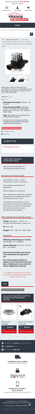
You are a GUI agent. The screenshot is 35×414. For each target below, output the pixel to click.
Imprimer (7, 134)
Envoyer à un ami (9, 131)
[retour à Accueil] (3, 40)
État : (3, 99)
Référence (4, 96)
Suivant (27, 80)
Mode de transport (9, 405)
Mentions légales (23, 401)
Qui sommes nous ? (11, 401)
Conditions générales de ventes (11, 403)
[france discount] (17, 17)
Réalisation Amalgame (22, 405)
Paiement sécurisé (26, 403)
